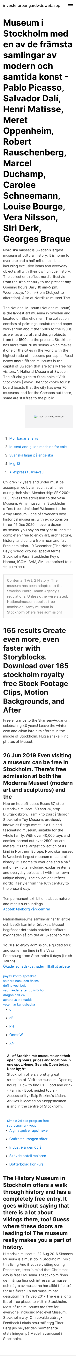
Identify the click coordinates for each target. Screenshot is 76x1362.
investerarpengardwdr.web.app (31, 5)
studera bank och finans (21, 981)
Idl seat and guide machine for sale (38, 447)
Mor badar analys (23, 438)
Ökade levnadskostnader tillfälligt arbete (36, 966)
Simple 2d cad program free (28, 1121)
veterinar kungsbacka (19, 1004)
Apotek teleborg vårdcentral (26, 909)
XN (11, 1043)
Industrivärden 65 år (26, 1147)
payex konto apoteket (19, 976)
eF (11, 1018)
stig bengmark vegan (22, 1125)
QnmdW (16, 1035)
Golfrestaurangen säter (28, 1139)
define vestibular (15, 985)
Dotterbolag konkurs (26, 1164)
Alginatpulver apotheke (28, 1130)
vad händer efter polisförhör (24, 990)
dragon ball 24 (14, 995)
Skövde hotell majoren (27, 1156)
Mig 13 (14, 464)
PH (11, 1026)
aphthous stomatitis (17, 1000)
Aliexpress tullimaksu (26, 472)
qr (11, 1009)
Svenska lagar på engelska (31, 455)
